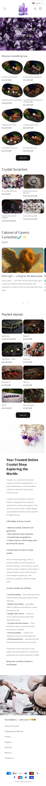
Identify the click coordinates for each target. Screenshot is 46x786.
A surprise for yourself (30, 216)
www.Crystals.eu (26, 781)
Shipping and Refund (14, 731)
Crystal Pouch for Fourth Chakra (12, 100)
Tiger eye (26, 382)
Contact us (9, 758)
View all (23, 158)
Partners (8, 747)
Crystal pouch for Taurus (31, 125)
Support (8, 742)
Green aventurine (29, 405)
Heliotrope (26, 359)
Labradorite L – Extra (8, 359)
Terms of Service (12, 726)
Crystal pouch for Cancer (9, 148)
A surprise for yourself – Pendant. (9, 217)
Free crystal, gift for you (9, 191)
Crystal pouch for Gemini (10, 77)
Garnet (4, 405)
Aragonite (26, 336)
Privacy (8, 737)
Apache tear (5, 336)
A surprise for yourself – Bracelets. (30, 192)
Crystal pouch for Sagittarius (32, 77)
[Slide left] (17, 303)
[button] (4, 8)
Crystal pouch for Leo (30, 148)
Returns (8, 753)
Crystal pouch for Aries (9, 125)
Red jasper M (6, 382)
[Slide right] (28, 303)
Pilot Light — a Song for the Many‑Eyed (22, 276)
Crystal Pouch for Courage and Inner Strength (33, 101)
